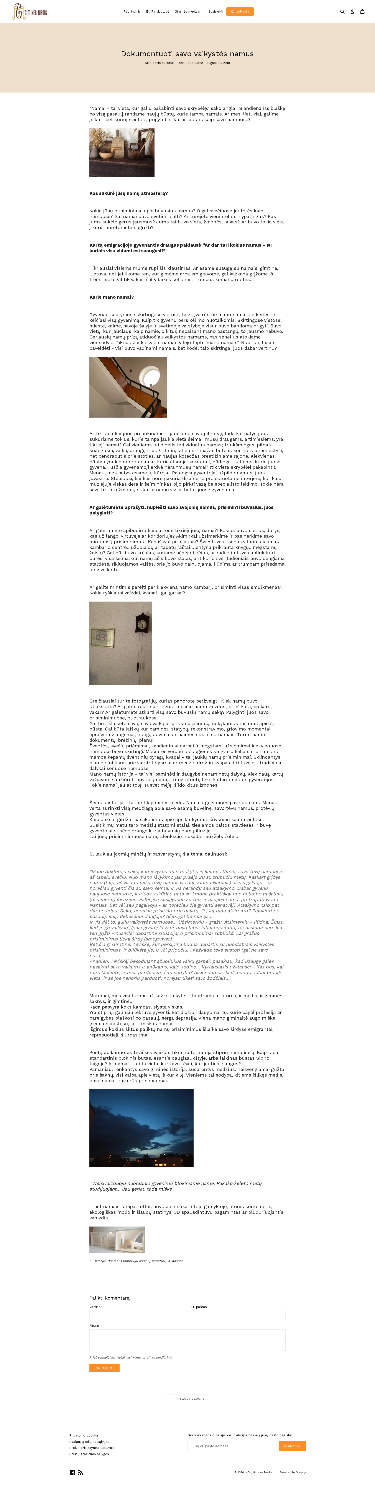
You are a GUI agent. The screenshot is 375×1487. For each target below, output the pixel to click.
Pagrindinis (132, 11)
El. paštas (199, 1307)
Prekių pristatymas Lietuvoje (92, 1448)
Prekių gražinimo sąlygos (89, 1454)
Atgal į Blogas (191, 1398)
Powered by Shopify (293, 1472)
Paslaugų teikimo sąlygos (89, 1442)
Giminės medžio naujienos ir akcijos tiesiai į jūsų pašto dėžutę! (240, 1435)
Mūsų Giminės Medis (258, 1472)
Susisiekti (216, 11)
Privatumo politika (83, 1435)
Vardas (94, 1307)
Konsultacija (240, 11)
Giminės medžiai (190, 11)
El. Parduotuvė (157, 11)
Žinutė (94, 1326)
